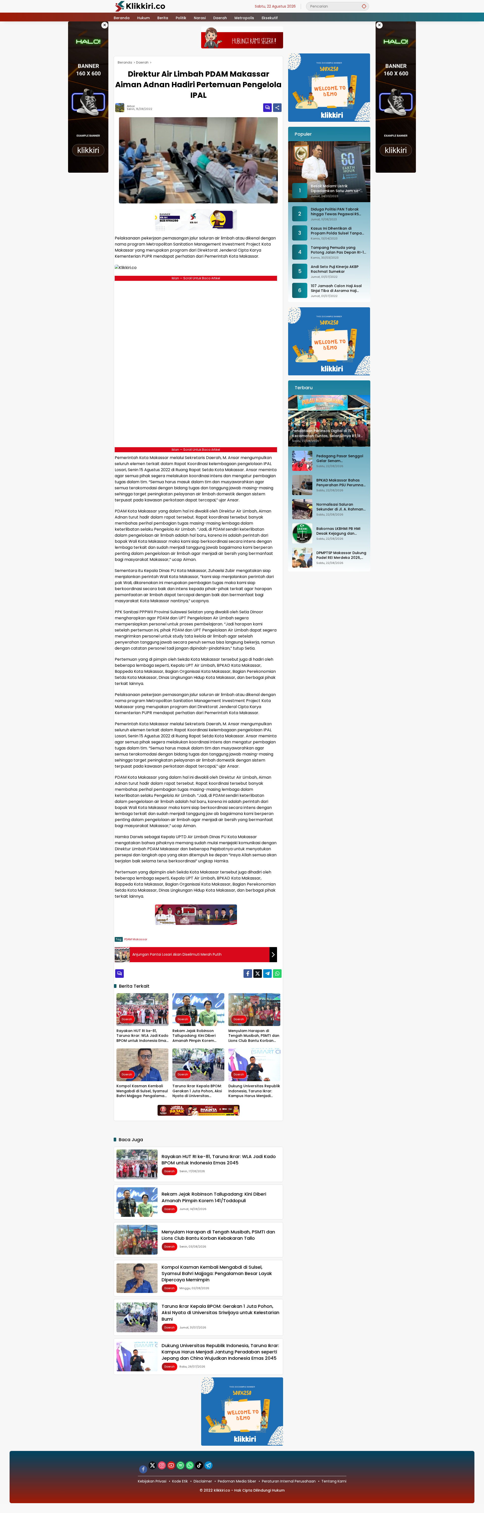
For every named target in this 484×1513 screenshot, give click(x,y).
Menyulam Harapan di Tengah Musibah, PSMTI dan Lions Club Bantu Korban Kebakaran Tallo (253, 1035)
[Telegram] (267, 973)
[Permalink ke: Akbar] (121, 107)
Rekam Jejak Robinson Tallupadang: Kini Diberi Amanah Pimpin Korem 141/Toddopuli (194, 1035)
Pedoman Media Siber (237, 1481)
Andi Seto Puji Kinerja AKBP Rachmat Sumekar (334, 269)
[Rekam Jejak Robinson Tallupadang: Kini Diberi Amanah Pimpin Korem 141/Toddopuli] (198, 1009)
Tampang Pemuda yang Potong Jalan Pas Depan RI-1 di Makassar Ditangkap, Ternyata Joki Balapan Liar (337, 250)
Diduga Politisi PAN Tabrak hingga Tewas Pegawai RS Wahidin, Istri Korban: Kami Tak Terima (335, 212)
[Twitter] (257, 973)
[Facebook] (248, 973)
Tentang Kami (333, 1481)
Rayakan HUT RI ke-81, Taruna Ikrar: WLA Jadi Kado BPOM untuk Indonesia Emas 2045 (142, 1035)
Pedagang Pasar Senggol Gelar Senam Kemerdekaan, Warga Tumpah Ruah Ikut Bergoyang (339, 459)
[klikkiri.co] (140, 6)
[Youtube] (171, 1465)
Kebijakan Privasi (152, 1481)
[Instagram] (162, 1465)
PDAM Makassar (135, 939)
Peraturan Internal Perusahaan (289, 1481)
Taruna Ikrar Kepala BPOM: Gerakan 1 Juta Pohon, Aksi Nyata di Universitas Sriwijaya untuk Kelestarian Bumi (197, 1091)
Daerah (127, 1019)
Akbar (131, 106)
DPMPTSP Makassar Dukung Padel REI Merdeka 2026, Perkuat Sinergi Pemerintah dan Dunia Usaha (341, 555)
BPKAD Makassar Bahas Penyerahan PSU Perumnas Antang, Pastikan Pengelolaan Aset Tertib (340, 483)
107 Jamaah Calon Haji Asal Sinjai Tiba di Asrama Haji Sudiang (336, 288)
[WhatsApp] (277, 973)
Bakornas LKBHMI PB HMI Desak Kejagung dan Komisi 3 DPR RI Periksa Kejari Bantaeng (338, 531)
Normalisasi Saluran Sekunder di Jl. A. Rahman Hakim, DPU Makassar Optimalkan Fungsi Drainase (339, 507)
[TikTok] (199, 1465)
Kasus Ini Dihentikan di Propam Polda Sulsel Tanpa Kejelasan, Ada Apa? (336, 231)
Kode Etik (180, 1481)
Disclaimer (203, 1481)
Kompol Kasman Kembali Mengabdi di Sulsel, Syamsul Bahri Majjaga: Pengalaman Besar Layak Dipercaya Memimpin (142, 1091)
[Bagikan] (277, 107)
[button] (364, 6)
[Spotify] (180, 1465)
